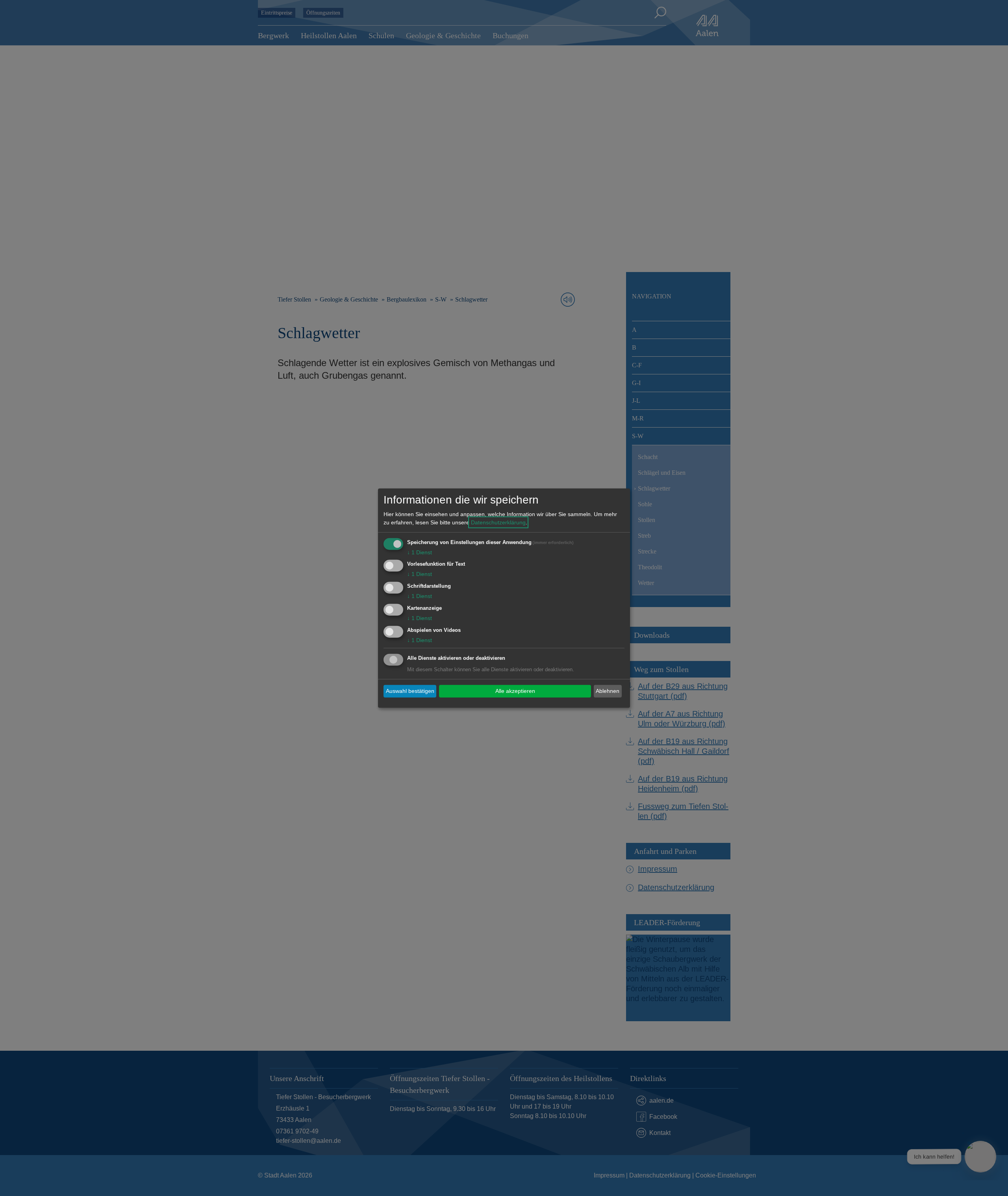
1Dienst (419, 552)
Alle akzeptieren (515, 691)
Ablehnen (607, 691)
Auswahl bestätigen (410, 691)
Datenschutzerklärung (498, 522)
